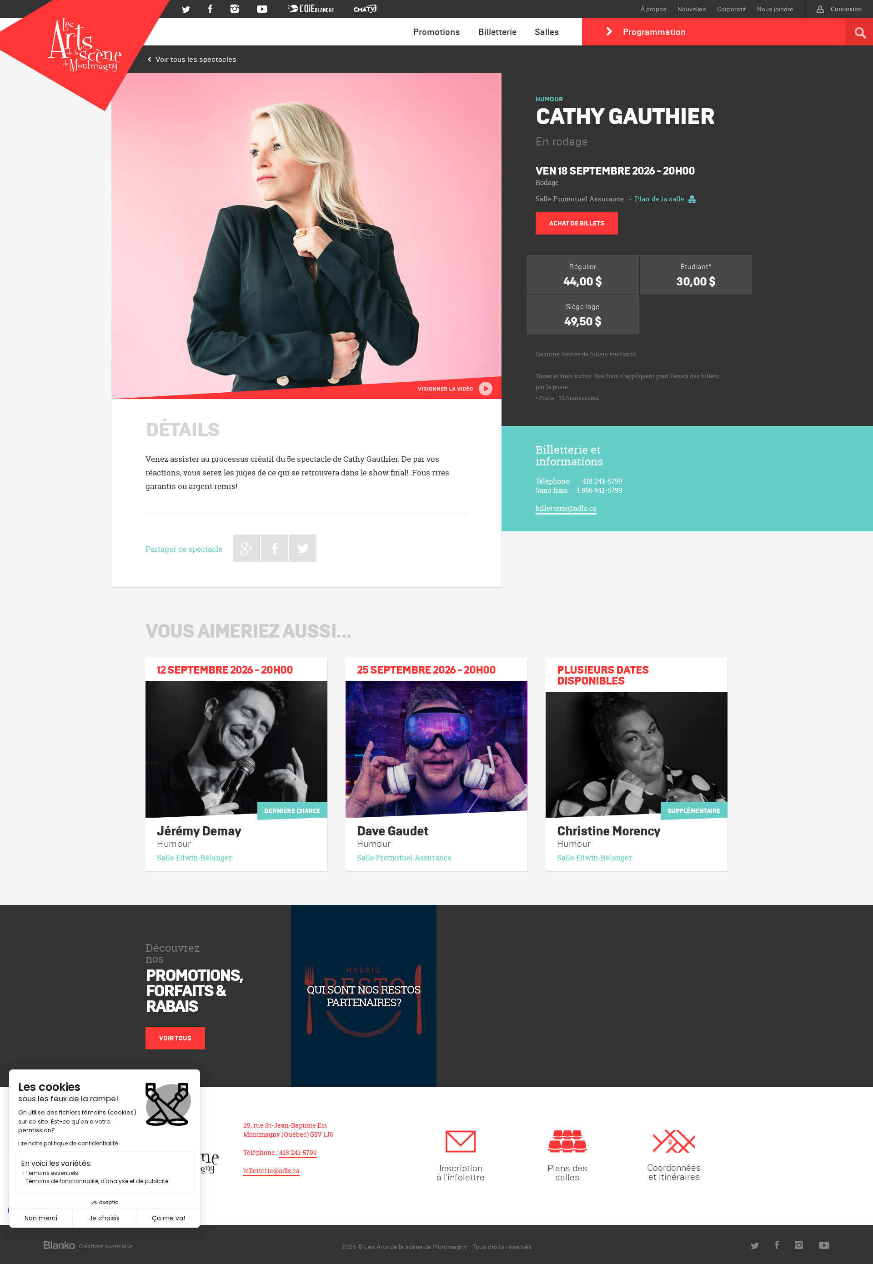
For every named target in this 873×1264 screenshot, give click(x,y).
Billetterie (497, 32)
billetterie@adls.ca (566, 508)
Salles (547, 32)
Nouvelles (691, 9)
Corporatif (731, 9)
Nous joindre (775, 9)
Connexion (846, 9)
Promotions (436, 32)
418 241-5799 (298, 1152)
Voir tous (175, 1038)
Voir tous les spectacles (196, 59)
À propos (654, 9)
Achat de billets (576, 223)
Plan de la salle (659, 199)
